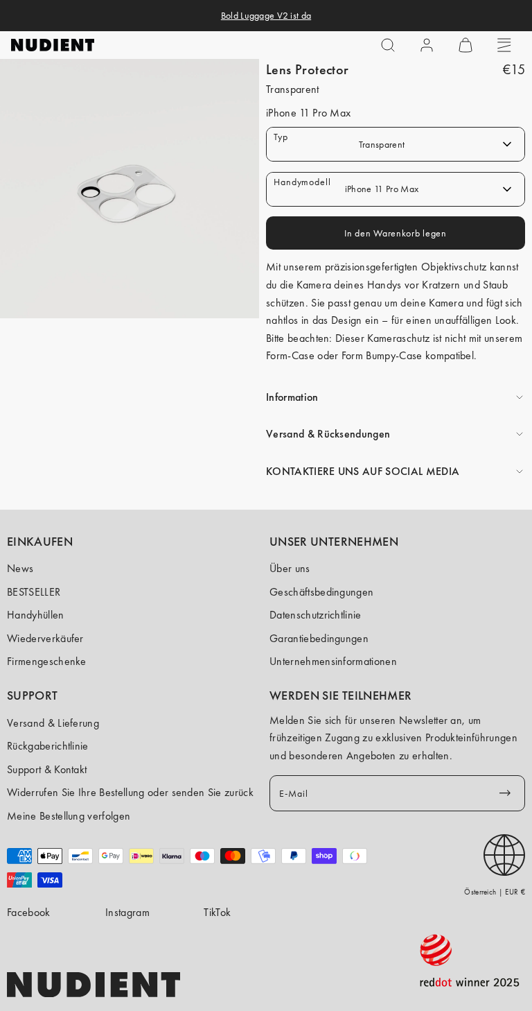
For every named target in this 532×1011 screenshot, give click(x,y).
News (20, 568)
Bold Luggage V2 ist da (266, 15)
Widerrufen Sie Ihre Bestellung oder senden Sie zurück (130, 792)
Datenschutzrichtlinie (315, 614)
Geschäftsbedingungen (321, 592)
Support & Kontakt (47, 769)
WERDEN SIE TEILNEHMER (340, 695)
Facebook (29, 912)
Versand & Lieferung (53, 723)
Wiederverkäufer (45, 638)
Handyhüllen (35, 614)
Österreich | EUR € (494, 892)
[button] (388, 45)
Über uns (289, 568)
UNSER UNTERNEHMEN (333, 541)
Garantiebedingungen (319, 638)
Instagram (127, 912)
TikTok (217, 912)
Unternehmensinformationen (333, 661)
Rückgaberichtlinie (48, 745)
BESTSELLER (33, 592)
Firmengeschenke (47, 661)
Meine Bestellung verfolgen (68, 816)
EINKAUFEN (40, 541)
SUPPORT (32, 695)
